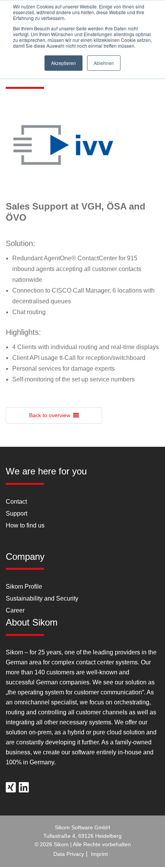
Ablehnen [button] (104, 63)
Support (16, 513)
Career (15, 610)
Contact (16, 501)
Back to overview (51, 415)
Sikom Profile (24, 586)
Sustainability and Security (42, 598)
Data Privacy (68, 854)
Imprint (99, 854)
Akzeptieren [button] (63, 63)
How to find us (25, 525)
